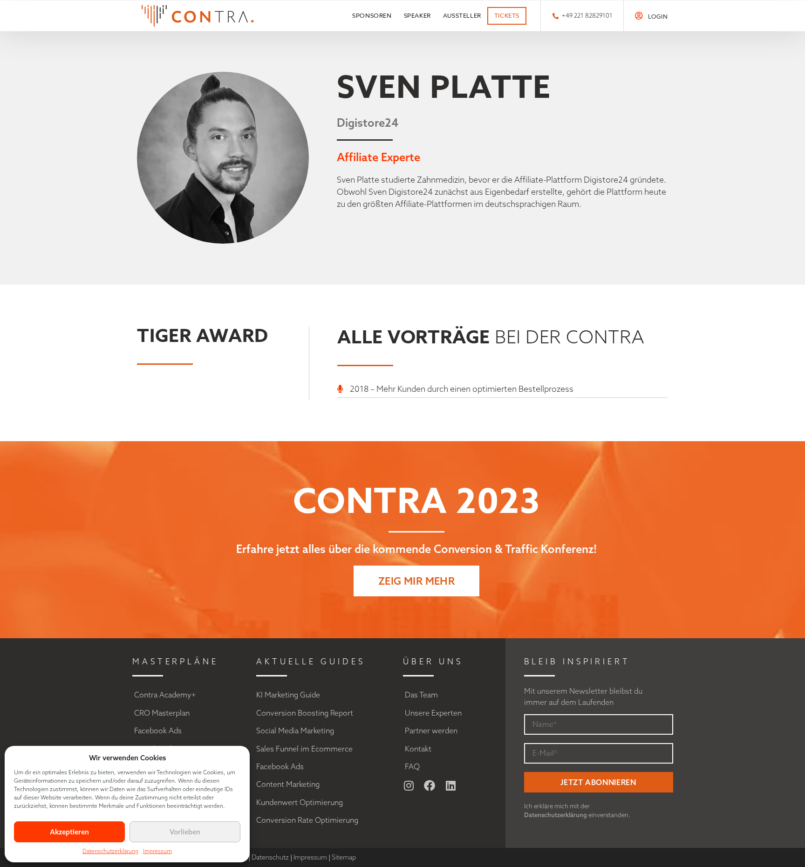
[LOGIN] (639, 16)
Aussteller (462, 15)
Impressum (157, 850)
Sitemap (344, 857)
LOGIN (658, 16)
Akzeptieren (69, 831)
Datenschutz (270, 857)
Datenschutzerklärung (110, 850)
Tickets (506, 15)
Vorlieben (185, 831)
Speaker (417, 15)
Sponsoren (371, 15)
